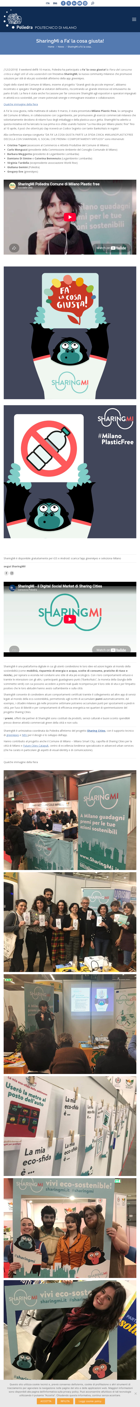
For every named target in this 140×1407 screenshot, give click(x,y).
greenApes (12, 735)
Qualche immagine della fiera (21, 104)
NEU (25, 735)
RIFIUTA (65, 1401)
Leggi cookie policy (90, 1401)
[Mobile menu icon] (134, 19)
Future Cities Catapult (35, 745)
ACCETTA (46, 1401)
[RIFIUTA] (135, 1393)
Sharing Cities (96, 730)
